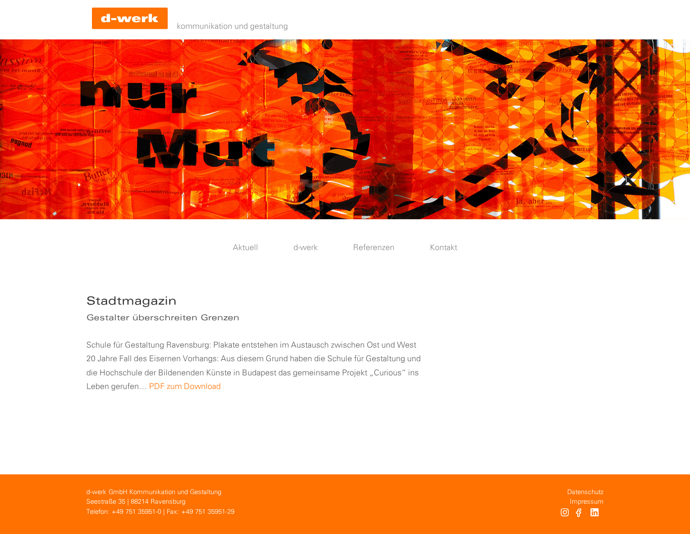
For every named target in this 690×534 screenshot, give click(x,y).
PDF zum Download (185, 387)
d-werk (305, 248)
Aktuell (245, 248)
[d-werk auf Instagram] (565, 514)
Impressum (587, 502)
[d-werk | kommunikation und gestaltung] (130, 20)
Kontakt (443, 248)
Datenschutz (585, 492)
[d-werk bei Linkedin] (595, 514)
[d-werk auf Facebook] (579, 514)
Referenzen (374, 248)
